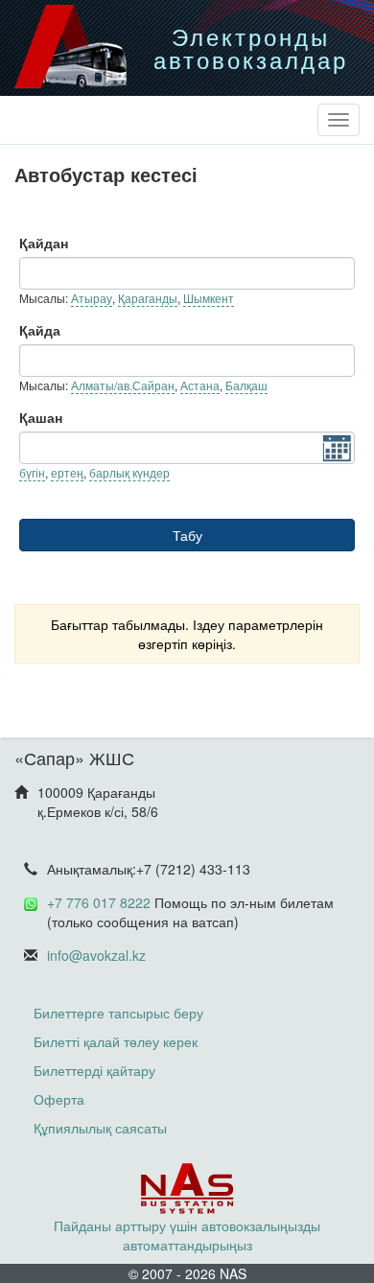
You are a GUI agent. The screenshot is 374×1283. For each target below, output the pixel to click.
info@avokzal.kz (96, 955)
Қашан (40, 417)
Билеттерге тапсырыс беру (118, 1012)
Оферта (59, 1098)
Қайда (39, 329)
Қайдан (43, 242)
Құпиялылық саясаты (100, 1127)
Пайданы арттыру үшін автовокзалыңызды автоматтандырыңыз (187, 1235)
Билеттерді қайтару (94, 1070)
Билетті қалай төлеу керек (116, 1041)
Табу (187, 535)
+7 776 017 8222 (99, 902)
